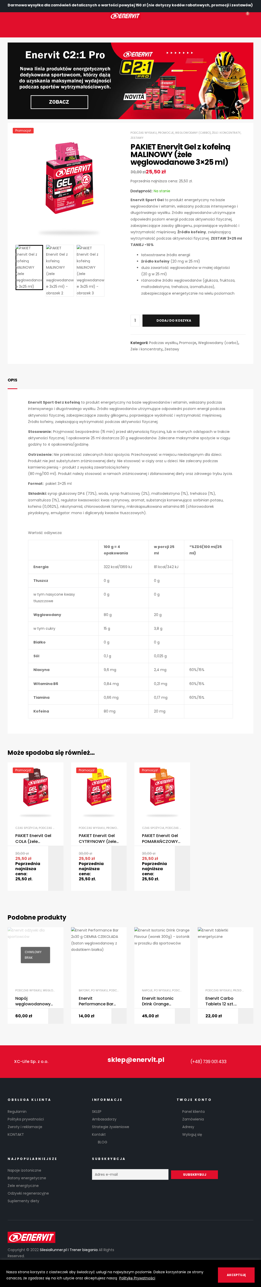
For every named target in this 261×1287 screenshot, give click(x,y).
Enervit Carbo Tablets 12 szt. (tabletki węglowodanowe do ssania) (223, 1001)
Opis (12, 380)
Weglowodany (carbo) (193, 133)
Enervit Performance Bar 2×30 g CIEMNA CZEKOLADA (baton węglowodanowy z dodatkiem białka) (98, 1001)
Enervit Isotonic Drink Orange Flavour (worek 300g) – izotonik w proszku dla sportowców (161, 1001)
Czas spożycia (26, 828)
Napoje (147, 990)
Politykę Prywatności (137, 1278)
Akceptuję (236, 1275)
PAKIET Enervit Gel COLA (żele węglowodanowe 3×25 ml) (33, 838)
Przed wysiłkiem (245, 990)
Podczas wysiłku (143, 133)
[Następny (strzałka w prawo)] (252, 643)
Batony (84, 990)
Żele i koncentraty (226, 133)
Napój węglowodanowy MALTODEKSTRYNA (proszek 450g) (34, 1001)
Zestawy (136, 138)
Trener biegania (84, 1249)
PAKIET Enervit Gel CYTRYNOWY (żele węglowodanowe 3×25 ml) (97, 838)
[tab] (12, 380)
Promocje (166, 133)
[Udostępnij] (224, 5)
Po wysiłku (99, 990)
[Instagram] (61, 28)
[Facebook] (47, 28)
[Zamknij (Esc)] (241, 5)
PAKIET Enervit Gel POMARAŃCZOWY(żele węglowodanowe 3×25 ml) (162, 838)
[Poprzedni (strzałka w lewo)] (9, 643)
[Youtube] (249, 1062)
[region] (130, 1273)
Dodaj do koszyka (173, 320)
